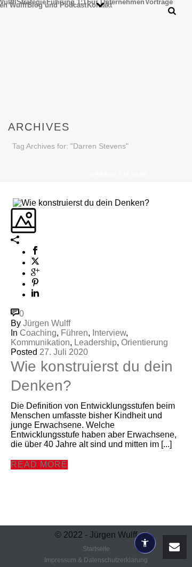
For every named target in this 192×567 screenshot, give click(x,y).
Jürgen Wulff (46, 323)
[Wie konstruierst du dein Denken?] (12, 202)
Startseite (63, 174)
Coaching (38, 332)
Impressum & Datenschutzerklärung (96, 560)
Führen (74, 332)
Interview (109, 332)
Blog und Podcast (56, 4)
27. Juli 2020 (63, 352)
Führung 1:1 (66, 1)
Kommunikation (40, 342)
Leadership (95, 342)
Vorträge (159, 1)
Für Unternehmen (116, 1)
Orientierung (144, 342)
